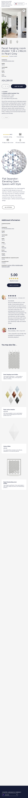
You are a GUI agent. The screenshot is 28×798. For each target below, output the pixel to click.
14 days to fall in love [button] (7, 142)
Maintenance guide (6, 266)
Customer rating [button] (8, 136)
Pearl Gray (4, 247)
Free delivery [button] (20, 136)
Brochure (9, 265)
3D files (13, 265)
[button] (24, 10)
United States (20, 3)
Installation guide (19, 265)
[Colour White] (14, 431)
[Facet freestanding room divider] (14, 467)
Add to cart (19, 86)
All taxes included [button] (20, 142)
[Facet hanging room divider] (14, 359)
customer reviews (13, 56)
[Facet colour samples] (14, 394)
